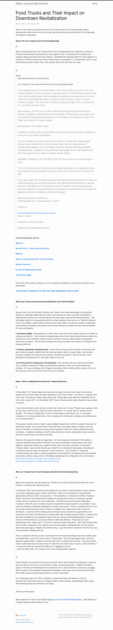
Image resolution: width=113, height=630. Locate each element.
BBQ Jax (19, 243)
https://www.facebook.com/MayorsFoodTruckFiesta (37, 461)
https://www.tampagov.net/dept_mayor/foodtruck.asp (38, 458)
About (94, 3)
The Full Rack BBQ (23, 275)
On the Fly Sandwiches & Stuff (29, 270)
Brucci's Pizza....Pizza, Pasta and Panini (32, 248)
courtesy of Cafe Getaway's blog (67, 599)
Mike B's (19, 254)
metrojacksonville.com (24, 622)
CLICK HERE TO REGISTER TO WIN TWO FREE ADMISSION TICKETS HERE (47, 291)
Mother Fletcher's (23, 264)
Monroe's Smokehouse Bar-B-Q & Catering (34, 259)
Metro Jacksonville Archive (32, 3)
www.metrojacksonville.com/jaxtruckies (36, 213)
